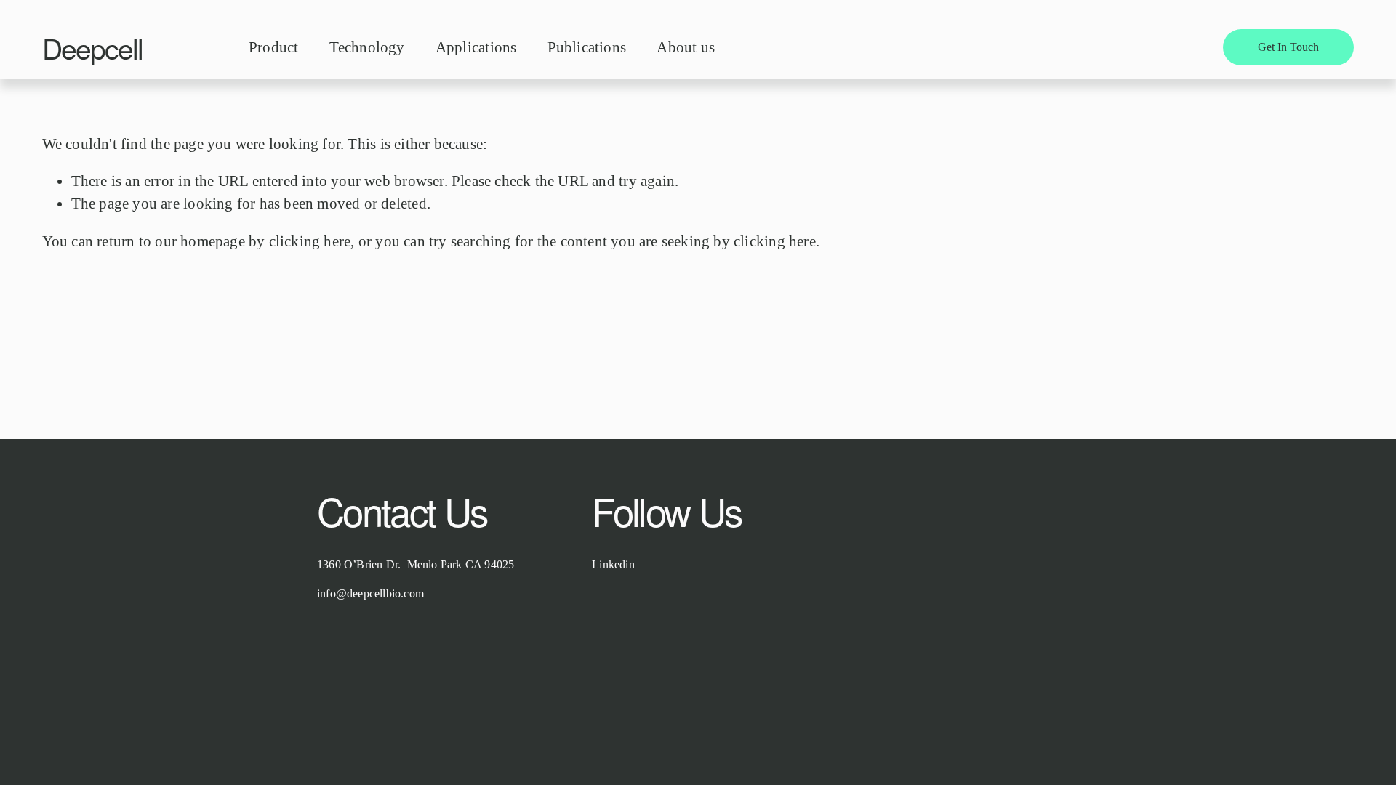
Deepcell (92, 47)
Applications (476, 47)
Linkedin (613, 564)
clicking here (310, 241)
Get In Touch (1288, 47)
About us (686, 47)
